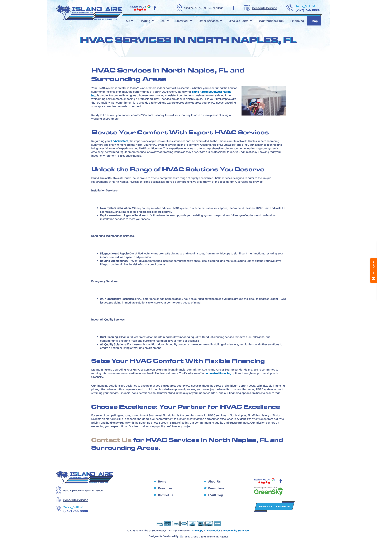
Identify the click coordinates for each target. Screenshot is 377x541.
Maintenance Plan (271, 21)
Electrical (181, 21)
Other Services (209, 21)
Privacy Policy (212, 530)
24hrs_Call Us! (305, 6)
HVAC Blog (215, 495)
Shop (314, 21)
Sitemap (197, 530)
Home (162, 481)
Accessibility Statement (236, 530)
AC (128, 21)
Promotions (216, 488)
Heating (145, 21)
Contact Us (111, 440)
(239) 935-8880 (308, 9)
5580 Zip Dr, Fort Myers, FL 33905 (203, 8)
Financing (297, 21)
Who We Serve (238, 21)
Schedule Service (264, 8)
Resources (165, 488)
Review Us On (138, 6)
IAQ (163, 21)
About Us (214, 481)
